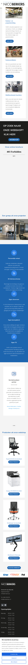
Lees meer (10, 41)
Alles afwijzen (14, 662)
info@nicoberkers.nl (6, 599)
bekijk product (14, 462)
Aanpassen (14, 658)
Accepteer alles (14, 654)
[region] (14, 651)
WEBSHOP (14, 140)
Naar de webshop (14, 568)
